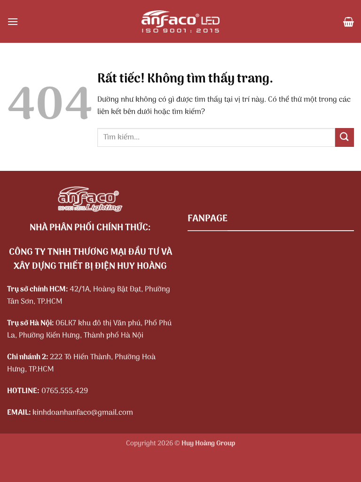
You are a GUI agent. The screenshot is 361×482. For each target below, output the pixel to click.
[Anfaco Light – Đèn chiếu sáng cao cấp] (180, 21)
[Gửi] (344, 137)
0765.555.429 (64, 391)
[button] (12, 21)
